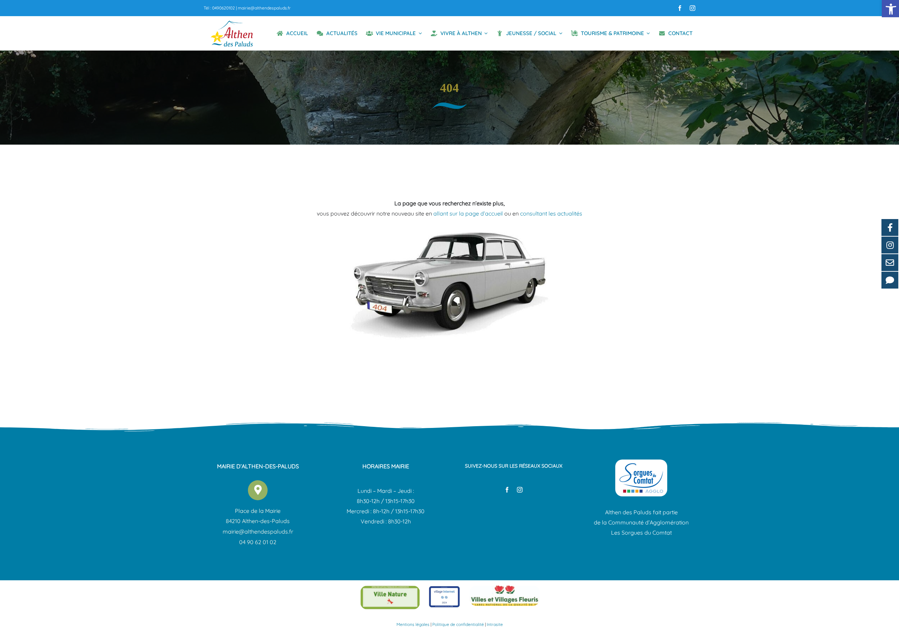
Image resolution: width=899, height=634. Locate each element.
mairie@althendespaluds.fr (264, 8)
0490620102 (223, 8)
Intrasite (495, 624)
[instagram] (692, 8)
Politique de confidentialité (458, 624)
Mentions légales (412, 624)
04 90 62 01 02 (257, 542)
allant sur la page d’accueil (468, 213)
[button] (890, 8)
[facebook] (680, 8)
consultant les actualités (551, 213)
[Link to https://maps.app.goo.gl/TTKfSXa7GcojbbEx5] (258, 490)
